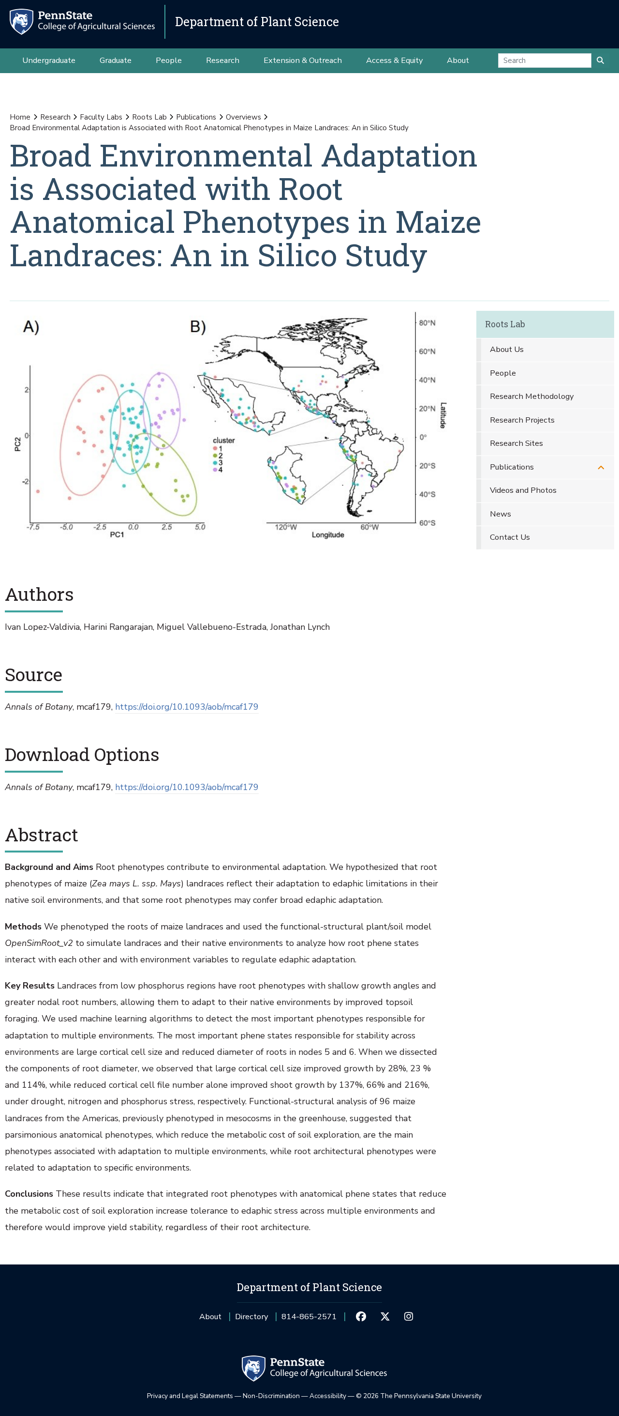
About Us (507, 349)
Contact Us (510, 537)
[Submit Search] (600, 60)
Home (20, 117)
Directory (251, 1316)
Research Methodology (532, 396)
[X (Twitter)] (385, 1317)
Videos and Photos (523, 490)
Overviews (243, 117)
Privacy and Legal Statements (190, 1396)
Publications (196, 117)
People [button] (169, 60)
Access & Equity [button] (394, 60)
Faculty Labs (101, 117)
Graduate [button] (116, 60)
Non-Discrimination (271, 1396)
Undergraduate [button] (48, 60)
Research (55, 117)
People (503, 373)
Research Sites (516, 443)
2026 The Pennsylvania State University (419, 1396)
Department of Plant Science (257, 22)
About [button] (458, 60)
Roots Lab (149, 117)
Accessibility (328, 1396)
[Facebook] (361, 1317)
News (500, 513)
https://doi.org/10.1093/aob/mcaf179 (187, 707)
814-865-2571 (309, 1320)
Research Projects (522, 420)
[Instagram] (409, 1317)
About (210, 1316)
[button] (601, 467)
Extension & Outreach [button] (303, 60)
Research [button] (222, 60)
